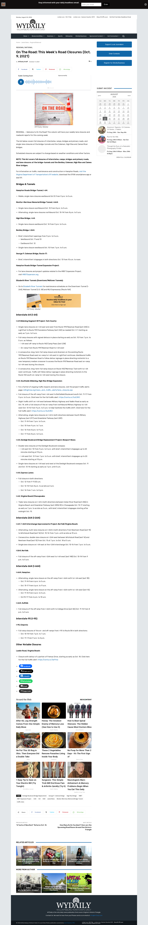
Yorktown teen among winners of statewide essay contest (79, 861)
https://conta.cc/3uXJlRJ (69, 397)
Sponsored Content (79, 886)
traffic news (20, 802)
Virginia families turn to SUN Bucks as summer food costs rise (54, 861)
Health (53, 857)
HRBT (80, 796)
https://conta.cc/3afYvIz (48, 660)
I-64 (39, 799)
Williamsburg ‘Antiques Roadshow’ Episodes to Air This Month (54, 888)
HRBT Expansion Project (24, 799)
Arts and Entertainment (53, 884)
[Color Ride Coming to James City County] (79, 883)
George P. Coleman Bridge (57, 796)
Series (28, 887)
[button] (123, 36)
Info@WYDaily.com (96, 915)
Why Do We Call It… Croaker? (28, 890)
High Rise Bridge (72, 796)
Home (18, 42)
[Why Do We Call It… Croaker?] (28, 883)
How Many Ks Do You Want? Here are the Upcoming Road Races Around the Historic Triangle (75, 827)
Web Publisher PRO (69, 923)
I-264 (34, 799)
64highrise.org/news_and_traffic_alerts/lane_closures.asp (48, 390)
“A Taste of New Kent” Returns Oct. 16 (31, 825)
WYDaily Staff (23, 61)
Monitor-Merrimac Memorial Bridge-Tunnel (70, 799)
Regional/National (35, 42)
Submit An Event (104, 88)
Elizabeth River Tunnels (32, 286)
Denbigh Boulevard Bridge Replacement (34, 796)
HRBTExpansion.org (30, 274)
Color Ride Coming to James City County (79, 889)
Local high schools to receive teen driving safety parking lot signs (28, 861)
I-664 (43, 799)
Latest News (25, 42)
